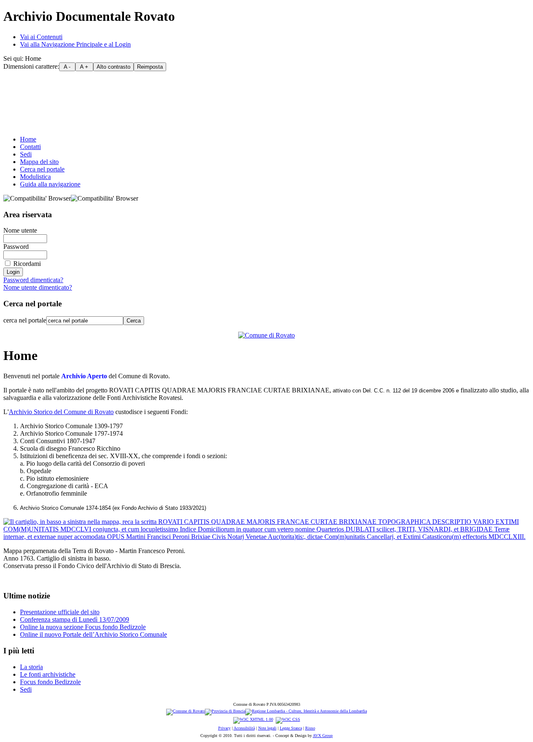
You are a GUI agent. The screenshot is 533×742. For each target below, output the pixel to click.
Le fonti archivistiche (47, 674)
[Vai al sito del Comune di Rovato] (266, 335)
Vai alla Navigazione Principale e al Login (75, 44)
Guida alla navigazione (50, 184)
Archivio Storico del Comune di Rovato (61, 411)
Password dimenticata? (33, 279)
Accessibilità (244, 728)
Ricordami (27, 263)
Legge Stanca (291, 728)
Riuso (310, 728)
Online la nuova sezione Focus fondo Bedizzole (83, 626)
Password (16, 246)
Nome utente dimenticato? (37, 287)
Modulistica (35, 176)
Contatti (30, 146)
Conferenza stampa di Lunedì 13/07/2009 (74, 619)
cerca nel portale (24, 320)
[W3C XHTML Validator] (253, 719)
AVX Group (323, 735)
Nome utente (20, 230)
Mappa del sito (39, 161)
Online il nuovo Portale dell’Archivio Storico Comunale (93, 634)
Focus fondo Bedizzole (50, 681)
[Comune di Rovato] (185, 712)
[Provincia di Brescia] (225, 712)
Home (28, 139)
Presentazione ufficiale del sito (60, 611)
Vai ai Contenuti (41, 36)
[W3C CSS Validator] (288, 719)
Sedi (26, 154)
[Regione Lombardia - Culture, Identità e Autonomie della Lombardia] (306, 712)
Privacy (224, 728)
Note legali (267, 728)
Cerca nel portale (42, 169)
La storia (31, 666)
